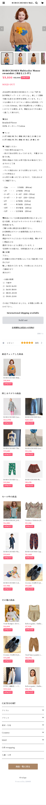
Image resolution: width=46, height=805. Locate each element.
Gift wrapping (8, 747)
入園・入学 (6, 755)
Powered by (20, 781)
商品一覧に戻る (23, 766)
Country (6, 733)
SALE (4, 740)
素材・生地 (6, 725)
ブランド (5, 718)
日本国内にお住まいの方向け (23, 327)
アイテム (5, 710)
